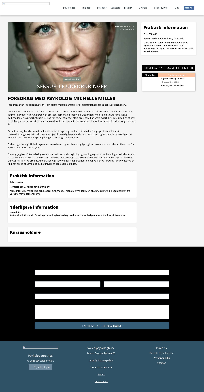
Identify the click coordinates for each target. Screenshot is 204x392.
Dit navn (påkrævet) (44, 268)
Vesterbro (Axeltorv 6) (101, 367)
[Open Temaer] (92, 8)
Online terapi (101, 381)
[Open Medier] (133, 8)
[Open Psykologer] (77, 8)
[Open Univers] (149, 8)
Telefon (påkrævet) (44, 291)
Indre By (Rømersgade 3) (101, 360)
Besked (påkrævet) (44, 303)
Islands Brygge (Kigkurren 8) (101, 353)
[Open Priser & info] (169, 8)
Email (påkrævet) (43, 279)
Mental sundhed (72, 79)
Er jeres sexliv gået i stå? (173, 78)
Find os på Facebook (114, 215)
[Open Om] (180, 8)
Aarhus (101, 374)
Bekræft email (110, 279)
